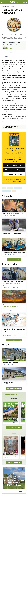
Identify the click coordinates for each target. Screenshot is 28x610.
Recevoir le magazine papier (15, 170)
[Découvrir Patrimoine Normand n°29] (14, 139)
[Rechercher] (4, 2)
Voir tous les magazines (14, 427)
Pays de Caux (18, 188)
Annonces (21, 491)
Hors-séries (14, 432)
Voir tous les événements (14, 340)
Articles (3, 6)
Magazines (14, 398)
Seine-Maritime (6, 190)
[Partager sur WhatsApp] (17, 52)
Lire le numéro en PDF (15, 165)
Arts (4, 188)
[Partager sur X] (12, 52)
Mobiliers (10, 188)
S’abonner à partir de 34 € (15, 174)
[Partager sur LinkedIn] (15, 52)
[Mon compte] (24, 2)
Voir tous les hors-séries (14, 462)
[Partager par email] (20, 52)
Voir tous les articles (14, 259)
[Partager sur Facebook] (10, 52)
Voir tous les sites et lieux (14, 388)
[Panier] (26, 2)
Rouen (14, 190)
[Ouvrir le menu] (1, 2)
